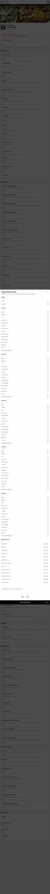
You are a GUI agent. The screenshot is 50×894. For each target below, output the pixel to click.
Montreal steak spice (6, 350)
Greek (3, 347)
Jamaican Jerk (4, 323)
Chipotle (3, 331)
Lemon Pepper (5, 334)
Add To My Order (25, 602)
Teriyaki (3, 325)
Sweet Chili (4, 320)
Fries (2, 301)
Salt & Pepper (4, 336)
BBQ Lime (3, 345)
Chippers (3, 304)
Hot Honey (4, 342)
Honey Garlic (4, 328)
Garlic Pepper (4, 339)
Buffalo (3, 314)
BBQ (2, 312)
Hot (2, 317)
